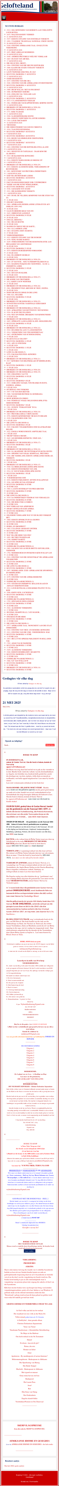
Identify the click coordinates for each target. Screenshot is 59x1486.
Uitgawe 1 (30, 1048)
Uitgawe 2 (30, 1050)
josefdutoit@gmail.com (43, 1160)
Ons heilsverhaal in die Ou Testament (29, 1336)
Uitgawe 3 (30, 1053)
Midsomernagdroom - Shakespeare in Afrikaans (29, 1359)
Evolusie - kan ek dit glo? (29, 1343)
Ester (29, 1353)
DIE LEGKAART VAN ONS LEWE (30, 1079)
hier (42, 783)
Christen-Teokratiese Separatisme (29, 1323)
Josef (29, 1385)
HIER (34, 816)
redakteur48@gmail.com (30, 1034)
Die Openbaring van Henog (29, 1362)
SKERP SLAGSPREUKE (35, 1429)
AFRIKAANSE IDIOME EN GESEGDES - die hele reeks (32, 1444)
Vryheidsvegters (12, 883)
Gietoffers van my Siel (30, 1227)
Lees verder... (29, 1251)
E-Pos (8, 707)
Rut (29, 1388)
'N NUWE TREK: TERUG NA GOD (35, 1165)
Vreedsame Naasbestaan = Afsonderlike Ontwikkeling (29, 1330)
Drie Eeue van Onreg (29, 1392)
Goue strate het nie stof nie (29, 1375)
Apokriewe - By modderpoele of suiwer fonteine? (29, 1356)
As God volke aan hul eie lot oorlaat (29, 1310)
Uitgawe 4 (30, 1055)
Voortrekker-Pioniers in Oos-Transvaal (29, 1401)
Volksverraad (20, 1317)
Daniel (29, 1339)
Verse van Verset (29, 1326)
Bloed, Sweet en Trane (14, 934)
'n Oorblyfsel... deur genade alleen (29, 1320)
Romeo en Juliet (29, 1349)
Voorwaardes (34, 1481)
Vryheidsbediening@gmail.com (32, 1004)
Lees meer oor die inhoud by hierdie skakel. (28, 857)
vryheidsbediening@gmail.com (18, 1189)
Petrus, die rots (29, 1346)
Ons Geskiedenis (29, 1395)
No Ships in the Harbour (29, 1333)
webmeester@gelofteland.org (30, 949)
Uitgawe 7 (30, 1062)
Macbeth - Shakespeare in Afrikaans (29, 1369)
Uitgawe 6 (30, 1060)
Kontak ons (24, 1481)
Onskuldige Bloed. (32, 896)
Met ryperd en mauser (30, 1372)
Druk (4, 707)
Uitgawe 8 (30, 1064)
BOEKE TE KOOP (30, 1241)
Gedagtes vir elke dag (35, 684)
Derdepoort (29, 1379)
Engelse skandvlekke (29, 1398)
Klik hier (7, 1287)
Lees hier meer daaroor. (32, 871)
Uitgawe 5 (30, 1057)
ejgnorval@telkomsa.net (15, 766)
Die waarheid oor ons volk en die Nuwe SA (29, 1313)
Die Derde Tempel (29, 1366)
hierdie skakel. (11, 801)
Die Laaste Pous (29, 1382)
